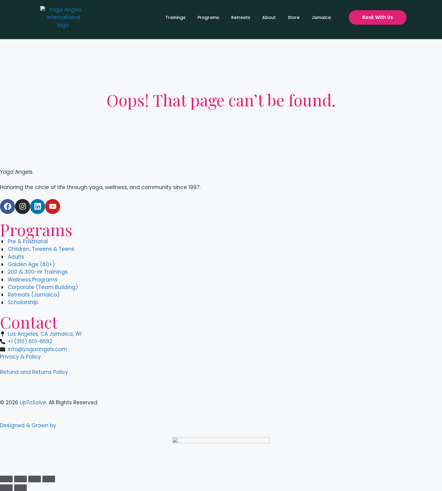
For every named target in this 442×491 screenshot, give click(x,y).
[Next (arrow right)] (20, 487)
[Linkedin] (37, 206)
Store (293, 17)
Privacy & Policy (20, 356)
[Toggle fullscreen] (20, 479)
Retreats (240, 17)
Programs (208, 17)
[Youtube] (52, 206)
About (269, 17)
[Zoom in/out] (6, 479)
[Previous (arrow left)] (6, 487)
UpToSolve (33, 402)
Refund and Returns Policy (34, 372)
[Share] (34, 479)
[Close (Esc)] (48, 479)
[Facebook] (7, 206)
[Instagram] (22, 206)
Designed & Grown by (29, 425)
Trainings (175, 17)
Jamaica (321, 17)
